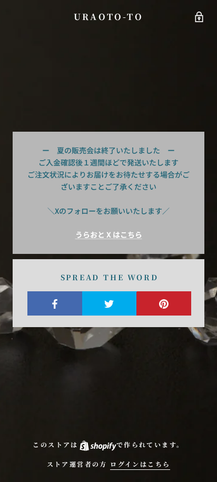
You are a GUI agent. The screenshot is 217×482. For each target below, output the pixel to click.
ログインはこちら (140, 463)
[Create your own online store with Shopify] (97, 444)
